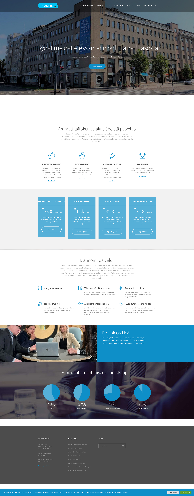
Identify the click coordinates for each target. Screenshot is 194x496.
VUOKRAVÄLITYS (103, 5)
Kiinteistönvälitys (51, 164)
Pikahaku (72, 438)
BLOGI (138, 5)
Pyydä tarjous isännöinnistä (138, 303)
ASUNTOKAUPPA (87, 5)
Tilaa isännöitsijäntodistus (97, 288)
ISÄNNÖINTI (118, 5)
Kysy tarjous (51, 229)
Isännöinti (142, 164)
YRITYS (130, 5)
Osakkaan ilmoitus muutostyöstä (80, 467)
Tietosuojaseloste (44, 466)
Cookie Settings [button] (173, 492)
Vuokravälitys (82, 164)
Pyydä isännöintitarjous (76, 463)
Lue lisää (51, 181)
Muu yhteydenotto (53, 288)
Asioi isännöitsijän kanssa (96, 303)
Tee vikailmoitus (52, 303)
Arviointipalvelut (112, 164)
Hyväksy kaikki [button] (186, 492)
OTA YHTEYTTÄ (150, 5)
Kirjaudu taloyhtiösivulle (77, 471)
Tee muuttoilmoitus (134, 288)
